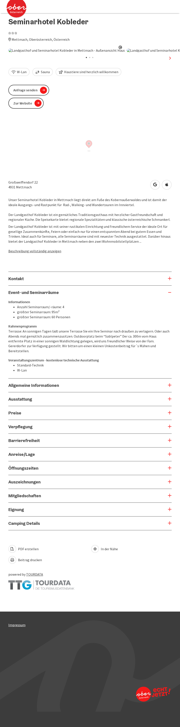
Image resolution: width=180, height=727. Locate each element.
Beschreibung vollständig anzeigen (34, 251)
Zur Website (22, 103)
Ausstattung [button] (20, 399)
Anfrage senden (25, 90)
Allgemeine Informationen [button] (33, 385)
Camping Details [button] (24, 523)
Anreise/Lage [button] (21, 454)
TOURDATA (34, 574)
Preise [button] (14, 413)
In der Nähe (109, 549)
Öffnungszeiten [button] (23, 468)
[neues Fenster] (41, 583)
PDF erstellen (28, 549)
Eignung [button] (16, 509)
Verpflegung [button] (20, 427)
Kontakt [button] (16, 278)
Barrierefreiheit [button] (24, 440)
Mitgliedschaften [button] (24, 496)
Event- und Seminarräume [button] (33, 292)
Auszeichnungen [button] (24, 482)
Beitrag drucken (29, 560)
